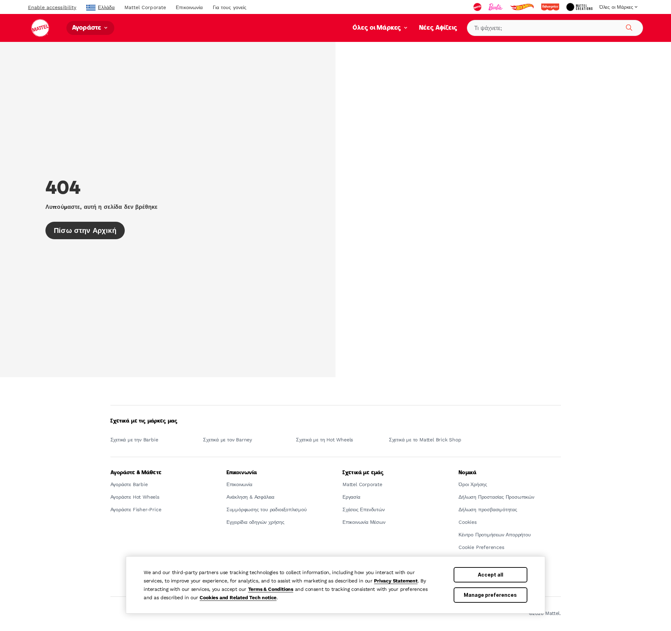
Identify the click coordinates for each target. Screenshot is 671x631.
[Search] (628, 26)
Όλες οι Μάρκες (378, 28)
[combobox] (555, 28)
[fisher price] (550, 7)
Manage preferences (490, 595)
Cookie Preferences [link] (481, 547)
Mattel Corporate (145, 7)
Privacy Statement (396, 581)
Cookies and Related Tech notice (238, 597)
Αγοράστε (87, 28)
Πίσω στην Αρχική (85, 230)
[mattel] (478, 7)
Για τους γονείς (230, 7)
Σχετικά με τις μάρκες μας (144, 421)
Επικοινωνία (189, 7)
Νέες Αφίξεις (438, 28)
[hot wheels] (522, 7)
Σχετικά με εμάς (363, 472)
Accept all (490, 575)
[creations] (580, 7)
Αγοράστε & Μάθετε (135, 472)
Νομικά (467, 472)
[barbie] (496, 7)
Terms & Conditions (270, 589)
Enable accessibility (52, 7)
